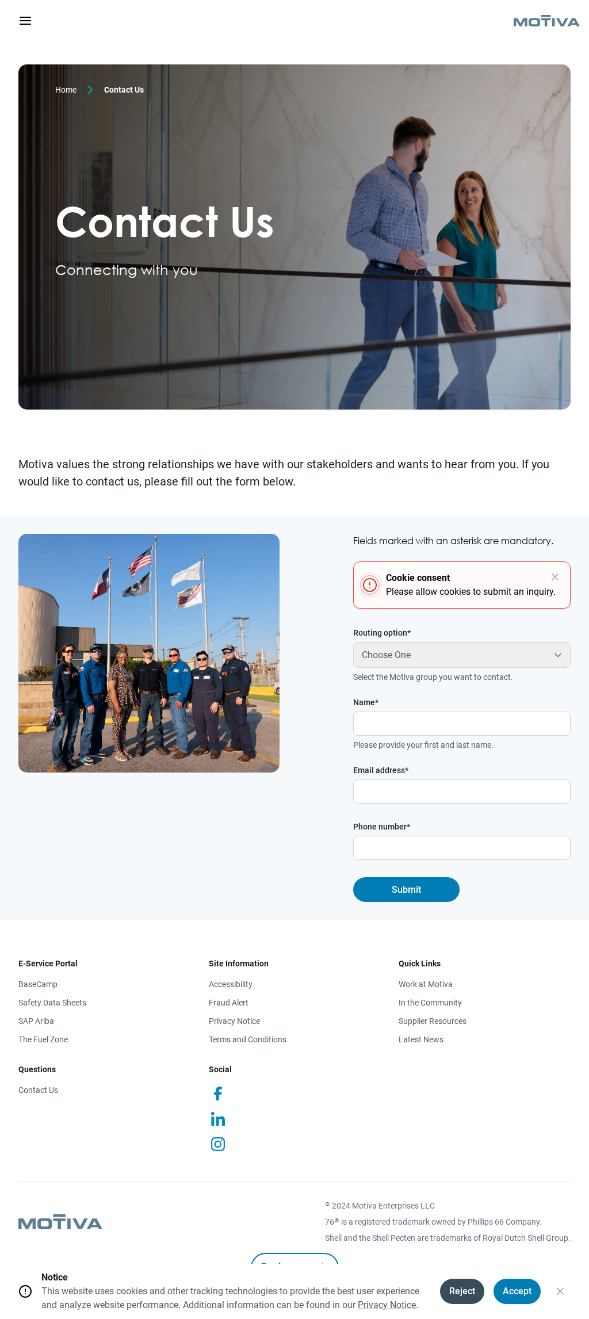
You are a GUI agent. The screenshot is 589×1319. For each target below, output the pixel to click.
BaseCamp (38, 984)
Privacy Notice (234, 1021)
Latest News (421, 1039)
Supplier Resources (432, 1021)
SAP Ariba (36, 1021)
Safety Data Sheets (52, 1002)
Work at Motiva (426, 984)
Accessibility (231, 984)
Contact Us (38, 1090)
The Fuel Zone (43, 1039)
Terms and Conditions (247, 1039)
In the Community (430, 1002)
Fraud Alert (228, 1002)
